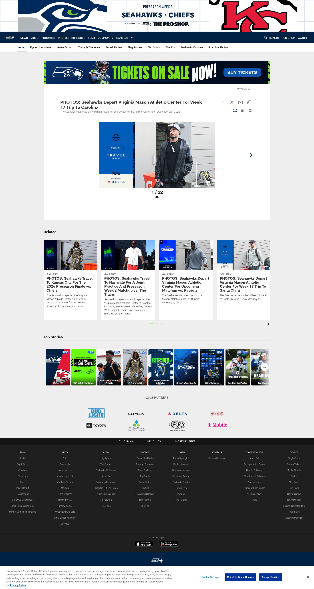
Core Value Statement (22, 500)
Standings (23, 476)
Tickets (294, 452)
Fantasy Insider (65, 506)
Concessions (254, 482)
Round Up (65, 464)
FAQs (254, 500)
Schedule (217, 452)
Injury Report (22, 488)
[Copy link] (249, 102)
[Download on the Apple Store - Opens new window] (144, 544)
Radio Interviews (181, 464)
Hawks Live (181, 488)
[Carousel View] (235, 111)
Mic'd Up (106, 476)
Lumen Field (254, 458)
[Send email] (240, 104)
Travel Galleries (145, 470)
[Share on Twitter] (232, 104)
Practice (145, 488)
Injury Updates (65, 470)
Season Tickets (294, 464)
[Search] (265, 37)
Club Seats (294, 482)
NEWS (65, 452)
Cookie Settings (211, 577)
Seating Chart (294, 494)
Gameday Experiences (254, 488)
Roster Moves (65, 500)
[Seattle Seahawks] (157, 561)
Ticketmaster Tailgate (254, 476)
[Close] (308, 577)
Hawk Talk (181, 494)
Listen (181, 452)
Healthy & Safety (254, 470)
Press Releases (65, 494)
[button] (152, 324)
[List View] (250, 111)
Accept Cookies (270, 577)
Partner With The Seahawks (22, 511)
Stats (22, 482)
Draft (65, 458)
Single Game (294, 458)
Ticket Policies (294, 500)
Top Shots (145, 476)
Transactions (23, 494)
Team (22, 452)
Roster (22, 458)
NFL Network (106, 500)
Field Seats (294, 488)
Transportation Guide (254, 464)
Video (105, 452)
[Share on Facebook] (223, 104)
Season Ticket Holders (294, 506)
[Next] (251, 155)
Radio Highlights (181, 458)
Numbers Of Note (65, 482)
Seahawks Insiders (181, 470)
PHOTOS (144, 452)
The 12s (145, 506)
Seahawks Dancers (145, 494)
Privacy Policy (18, 585)
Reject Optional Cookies (240, 577)
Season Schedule (216, 458)
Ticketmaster (294, 511)
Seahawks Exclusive (105, 482)
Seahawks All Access (106, 470)
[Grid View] (242, 111)
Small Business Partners (23, 506)
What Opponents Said (65, 517)
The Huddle (181, 500)
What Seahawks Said (65, 511)
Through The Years (145, 464)
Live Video (106, 506)
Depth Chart (23, 464)
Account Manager (294, 517)
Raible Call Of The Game (106, 488)
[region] (157, 577)
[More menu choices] (132, 37)
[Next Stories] (264, 367)
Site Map (65, 523)
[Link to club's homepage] (10, 37)
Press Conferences (105, 494)
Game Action (145, 482)
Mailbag (65, 488)
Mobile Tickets (294, 470)
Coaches (22, 470)
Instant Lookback (65, 476)
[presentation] (268, 324)
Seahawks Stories (181, 482)
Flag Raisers (145, 500)
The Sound (105, 464)
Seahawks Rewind (181, 476)
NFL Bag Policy (254, 494)
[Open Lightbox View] (157, 163)
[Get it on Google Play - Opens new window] (169, 545)
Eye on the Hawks (145, 458)
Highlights (106, 458)
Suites (294, 476)
